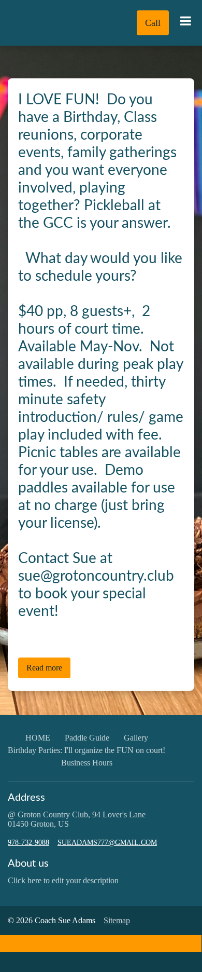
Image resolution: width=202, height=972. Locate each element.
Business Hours (86, 762)
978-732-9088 (28, 842)
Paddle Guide (87, 737)
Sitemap (117, 920)
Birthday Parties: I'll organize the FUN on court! (86, 750)
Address (26, 797)
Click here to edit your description (63, 880)
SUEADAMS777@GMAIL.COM (107, 842)
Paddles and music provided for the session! (89, 633)
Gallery (136, 737)
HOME (37, 737)
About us (28, 863)
